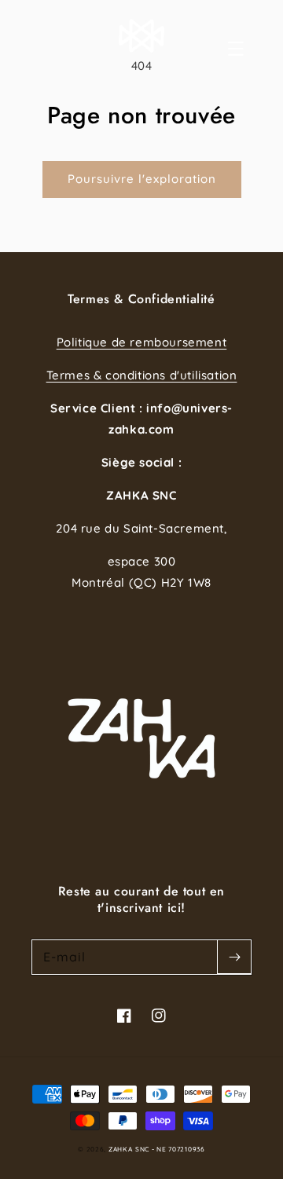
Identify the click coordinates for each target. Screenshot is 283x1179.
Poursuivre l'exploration (142, 178)
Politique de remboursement (142, 342)
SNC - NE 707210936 (170, 1149)
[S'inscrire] (234, 956)
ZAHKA (120, 1149)
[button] (253, 48)
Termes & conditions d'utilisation (141, 375)
